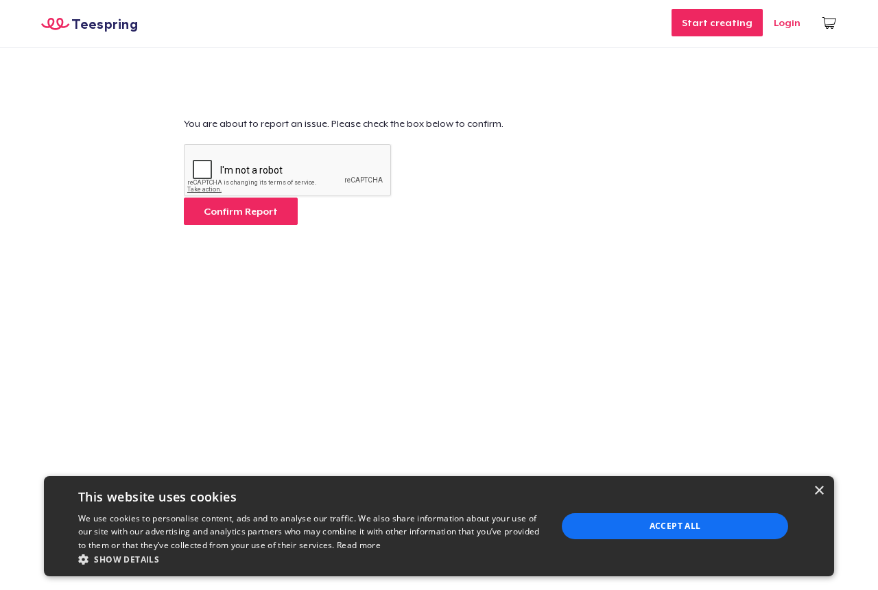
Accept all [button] (675, 526)
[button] (310, 559)
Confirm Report (241, 211)
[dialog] (439, 526)
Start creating (717, 22)
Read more (359, 545)
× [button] (819, 491)
